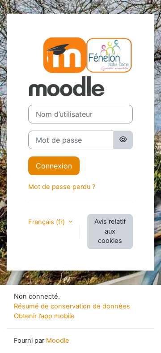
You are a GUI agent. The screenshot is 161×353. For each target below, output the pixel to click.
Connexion (54, 165)
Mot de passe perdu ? (61, 187)
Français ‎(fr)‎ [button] (47, 222)
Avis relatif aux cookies (110, 231)
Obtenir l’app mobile (44, 316)
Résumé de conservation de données (72, 306)
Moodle (57, 341)
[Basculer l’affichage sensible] (123, 140)
